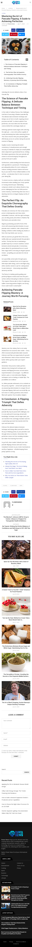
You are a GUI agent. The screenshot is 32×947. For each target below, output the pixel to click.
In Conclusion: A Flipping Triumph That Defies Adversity (15, 85)
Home (3, 8)
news (21, 485)
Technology (4, 875)
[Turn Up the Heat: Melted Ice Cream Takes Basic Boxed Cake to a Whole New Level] (7, 328)
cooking (10, 8)
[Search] (30, 2)
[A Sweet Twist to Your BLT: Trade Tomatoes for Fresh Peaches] (7, 318)
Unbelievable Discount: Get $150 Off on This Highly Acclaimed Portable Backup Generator (20, 905)
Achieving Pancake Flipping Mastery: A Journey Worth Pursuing (15, 79)
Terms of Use (20, 865)
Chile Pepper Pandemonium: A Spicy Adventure (14, 928)
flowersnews (11, 24)
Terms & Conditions (21, 941)
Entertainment (5, 865)
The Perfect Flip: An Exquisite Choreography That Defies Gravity (15, 73)
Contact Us (20, 863)
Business (3, 873)
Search (4, 769)
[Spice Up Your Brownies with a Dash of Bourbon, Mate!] (7, 309)
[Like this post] (14, 30)
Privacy (19, 868)
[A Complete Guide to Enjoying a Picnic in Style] (5, 889)
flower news (13, 485)
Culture (3, 863)
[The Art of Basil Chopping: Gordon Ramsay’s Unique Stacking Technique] (16, 690)
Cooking (3, 868)
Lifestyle (3, 878)
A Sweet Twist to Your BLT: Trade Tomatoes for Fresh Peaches (20, 317)
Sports (3, 870)
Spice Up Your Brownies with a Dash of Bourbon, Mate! (19, 308)
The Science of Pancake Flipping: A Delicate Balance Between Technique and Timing (15, 66)
